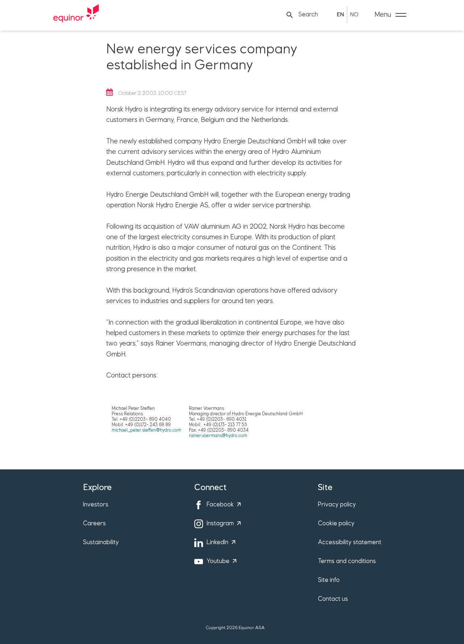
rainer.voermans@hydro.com (218, 435)
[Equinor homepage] (76, 15)
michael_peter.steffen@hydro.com (146, 430)
